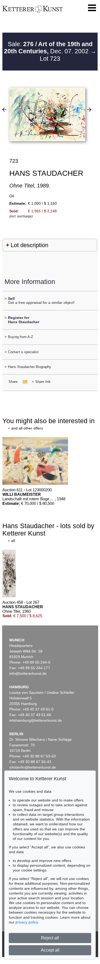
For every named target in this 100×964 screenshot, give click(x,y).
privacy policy (26, 922)
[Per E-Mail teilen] (23, 382)
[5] (4, 109)
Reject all (50, 938)
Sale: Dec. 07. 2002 (48, 48)
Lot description (29, 245)
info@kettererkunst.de (28, 673)
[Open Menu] (92, 8)
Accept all (50, 950)
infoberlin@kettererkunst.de (32, 767)
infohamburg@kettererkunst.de (35, 720)
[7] (89, 109)
